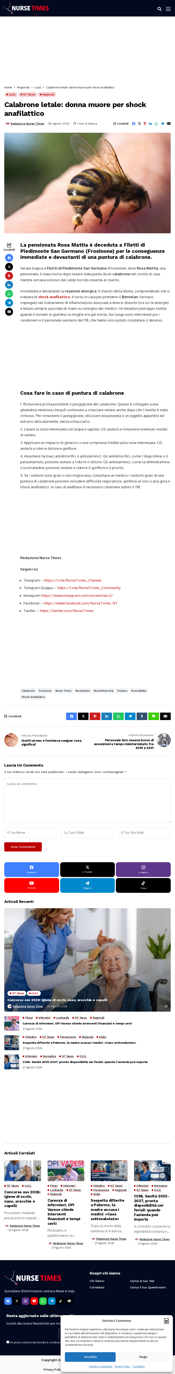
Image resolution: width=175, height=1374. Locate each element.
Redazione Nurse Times (27, 123)
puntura (122, 690)
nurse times (63, 690)
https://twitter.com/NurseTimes (66, 610)
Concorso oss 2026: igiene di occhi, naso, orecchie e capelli (57, 1000)
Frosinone (45, 690)
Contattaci (139, 1366)
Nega (143, 1357)
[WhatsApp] (43, 1301)
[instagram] (25, 1301)
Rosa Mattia (138, 690)
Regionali (23, 87)
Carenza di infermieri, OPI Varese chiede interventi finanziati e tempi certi (77, 1023)
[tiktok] (60, 1301)
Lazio (38, 87)
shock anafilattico (54, 297)
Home (8, 87)
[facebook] (8, 1301)
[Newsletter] (69, 1301)
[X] (16, 1301)
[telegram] (51, 1301)
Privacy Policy (122, 1366)
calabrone (28, 690)
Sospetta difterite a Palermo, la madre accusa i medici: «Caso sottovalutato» (79, 1042)
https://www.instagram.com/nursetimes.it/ (77, 595)
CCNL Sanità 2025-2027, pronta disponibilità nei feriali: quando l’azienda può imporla (85, 1062)
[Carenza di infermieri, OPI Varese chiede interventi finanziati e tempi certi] (11, 1023)
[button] (166, 1321)
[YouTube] (34, 1301)
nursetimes (83, 690)
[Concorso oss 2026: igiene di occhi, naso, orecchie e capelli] (87, 960)
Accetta (90, 1357)
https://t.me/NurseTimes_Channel (73, 580)
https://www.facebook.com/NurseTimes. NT (81, 603)
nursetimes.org (103, 690)
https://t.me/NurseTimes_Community (89, 587)
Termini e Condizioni (100, 1366)
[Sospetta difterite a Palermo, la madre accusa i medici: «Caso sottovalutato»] (11, 1042)
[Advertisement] (87, 52)
